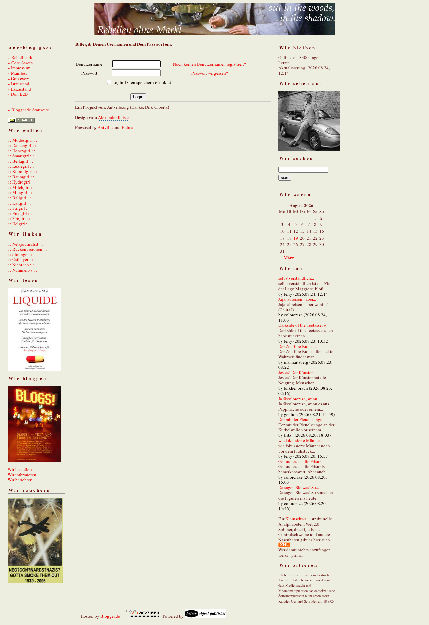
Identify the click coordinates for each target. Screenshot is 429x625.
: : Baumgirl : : (21, 177)
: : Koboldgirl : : (22, 171)
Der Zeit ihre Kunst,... (297, 346)
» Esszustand (19, 89)
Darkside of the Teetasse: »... (303, 325)
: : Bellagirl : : (20, 161)
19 (295, 238)
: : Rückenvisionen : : (27, 249)
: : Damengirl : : (22, 145)
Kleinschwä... (297, 519)
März (289, 257)
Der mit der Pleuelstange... (301, 419)
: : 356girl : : (19, 218)
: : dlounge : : (20, 254)
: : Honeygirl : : (21, 151)
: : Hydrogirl (19, 182)
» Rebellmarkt (21, 57)
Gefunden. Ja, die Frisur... (300, 461)
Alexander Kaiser (113, 117)
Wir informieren (22, 475)
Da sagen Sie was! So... (298, 487)
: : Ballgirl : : (19, 198)
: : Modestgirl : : (22, 140)
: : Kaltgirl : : (19, 203)
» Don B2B (18, 94)
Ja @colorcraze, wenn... (299, 399)
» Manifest (17, 73)
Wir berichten (20, 480)
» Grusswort (18, 78)
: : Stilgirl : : (19, 208)
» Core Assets (20, 63)
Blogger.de (110, 616)
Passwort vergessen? (209, 73)
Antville (105, 127)
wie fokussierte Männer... (300, 440)
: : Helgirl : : (19, 224)
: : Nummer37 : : (22, 270)
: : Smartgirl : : (21, 156)
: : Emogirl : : (20, 213)
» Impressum (19, 68)
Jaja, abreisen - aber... (297, 299)
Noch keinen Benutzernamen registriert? (209, 64)
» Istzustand (18, 84)
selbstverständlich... (296, 278)
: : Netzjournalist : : (25, 244)
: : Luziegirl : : (21, 166)
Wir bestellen (20, 469)
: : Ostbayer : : (20, 259)
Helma (127, 127)
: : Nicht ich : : (21, 265)
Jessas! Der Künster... (296, 372)
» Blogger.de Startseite (28, 110)
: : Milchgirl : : (21, 187)
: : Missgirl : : (20, 192)
